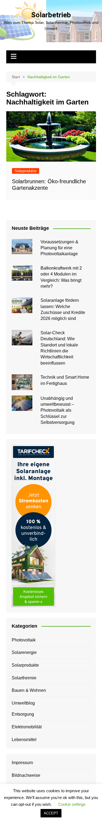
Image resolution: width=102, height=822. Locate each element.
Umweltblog (23, 703)
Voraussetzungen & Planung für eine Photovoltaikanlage (59, 248)
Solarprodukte (25, 171)
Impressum (22, 762)
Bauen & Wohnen (29, 690)
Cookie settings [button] (72, 804)
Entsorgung (23, 714)
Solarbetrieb (51, 15)
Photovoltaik (24, 640)
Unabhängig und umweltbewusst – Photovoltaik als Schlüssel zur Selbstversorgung (58, 410)
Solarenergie (24, 652)
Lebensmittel (24, 739)
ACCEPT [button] (51, 813)
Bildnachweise (26, 775)
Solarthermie (24, 678)
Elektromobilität (27, 727)
